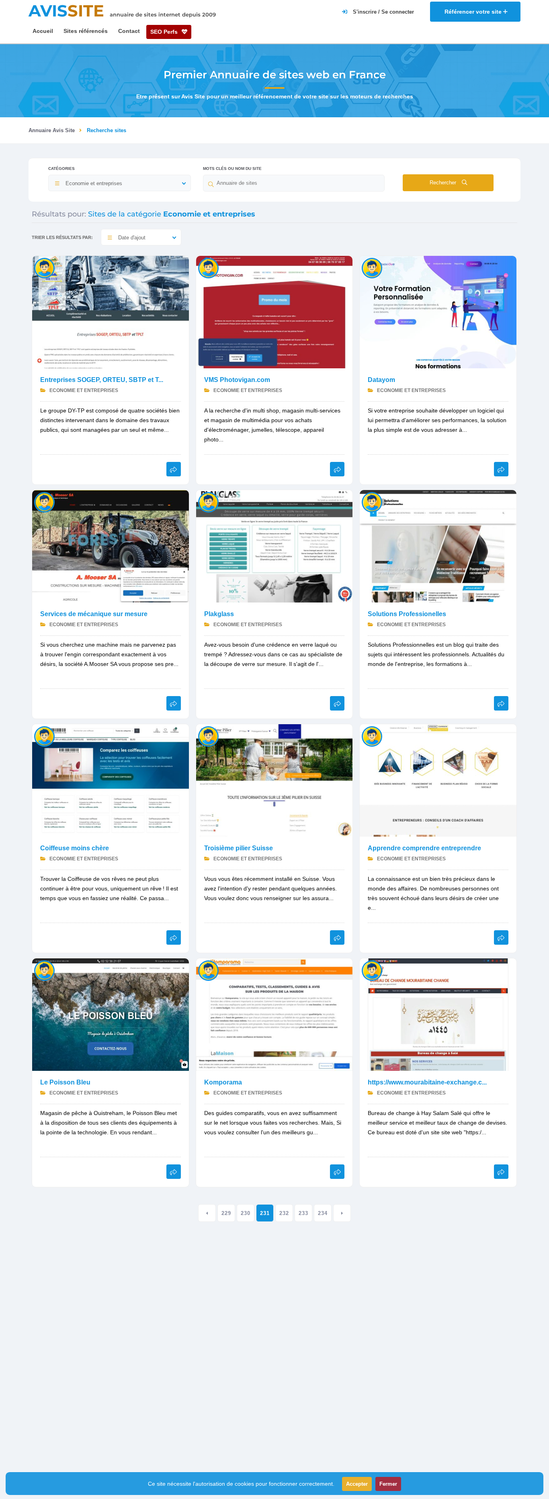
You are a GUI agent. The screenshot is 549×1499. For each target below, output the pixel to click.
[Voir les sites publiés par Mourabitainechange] (372, 970)
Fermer (388, 1484)
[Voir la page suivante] (342, 1213)
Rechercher (444, 183)
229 (226, 1213)
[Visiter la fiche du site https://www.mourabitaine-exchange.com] (438, 1014)
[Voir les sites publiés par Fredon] (372, 268)
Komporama (223, 1082)
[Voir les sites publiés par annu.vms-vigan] (208, 268)
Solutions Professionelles (407, 614)
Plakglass (219, 614)
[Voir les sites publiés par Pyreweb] (44, 268)
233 (303, 1213)
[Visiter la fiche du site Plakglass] (274, 546)
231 (265, 1213)
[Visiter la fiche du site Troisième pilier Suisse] (274, 780)
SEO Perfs (164, 32)
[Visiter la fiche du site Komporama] (274, 1014)
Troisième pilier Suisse (238, 848)
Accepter (357, 1484)
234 (323, 1213)
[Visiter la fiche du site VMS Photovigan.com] (274, 311)
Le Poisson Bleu (65, 1082)
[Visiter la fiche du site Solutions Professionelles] (438, 546)
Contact (129, 31)
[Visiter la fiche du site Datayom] (438, 311)
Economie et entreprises (83, 390)
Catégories (61, 168)
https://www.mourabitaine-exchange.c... (427, 1082)
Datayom (381, 379)
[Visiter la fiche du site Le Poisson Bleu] (110, 1014)
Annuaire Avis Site (52, 130)
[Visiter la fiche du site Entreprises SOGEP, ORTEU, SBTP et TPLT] (110, 311)
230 (245, 1213)
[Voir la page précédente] (207, 1213)
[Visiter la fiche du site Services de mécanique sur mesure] (110, 546)
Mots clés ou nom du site (232, 168)
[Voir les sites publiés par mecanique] (44, 502)
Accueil (43, 31)
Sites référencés (86, 31)
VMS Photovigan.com (237, 379)
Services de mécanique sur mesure (93, 614)
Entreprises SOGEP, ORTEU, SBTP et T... (101, 379)
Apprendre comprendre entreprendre (424, 848)
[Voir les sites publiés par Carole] (372, 502)
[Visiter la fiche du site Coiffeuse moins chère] (110, 780)
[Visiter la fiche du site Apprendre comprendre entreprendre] (438, 780)
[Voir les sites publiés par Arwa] (44, 970)
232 (284, 1213)
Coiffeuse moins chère (74, 848)
